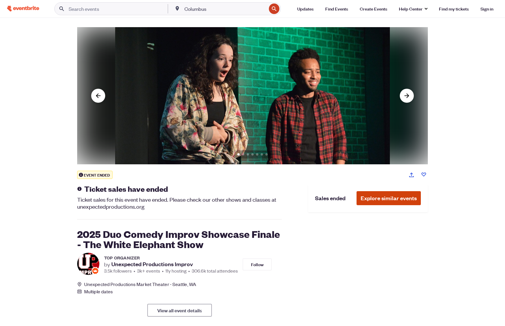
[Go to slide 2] (243, 154)
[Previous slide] (98, 96)
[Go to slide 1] (238, 154)
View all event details (179, 310)
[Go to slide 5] (257, 154)
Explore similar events (389, 198)
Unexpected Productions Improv (152, 264)
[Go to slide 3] (248, 154)
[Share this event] (411, 175)
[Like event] (424, 174)
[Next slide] (407, 96)
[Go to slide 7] (266, 154)
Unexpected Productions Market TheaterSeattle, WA (140, 284)
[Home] (23, 8)
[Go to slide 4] (252, 154)
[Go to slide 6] (262, 154)
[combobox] (225, 8)
